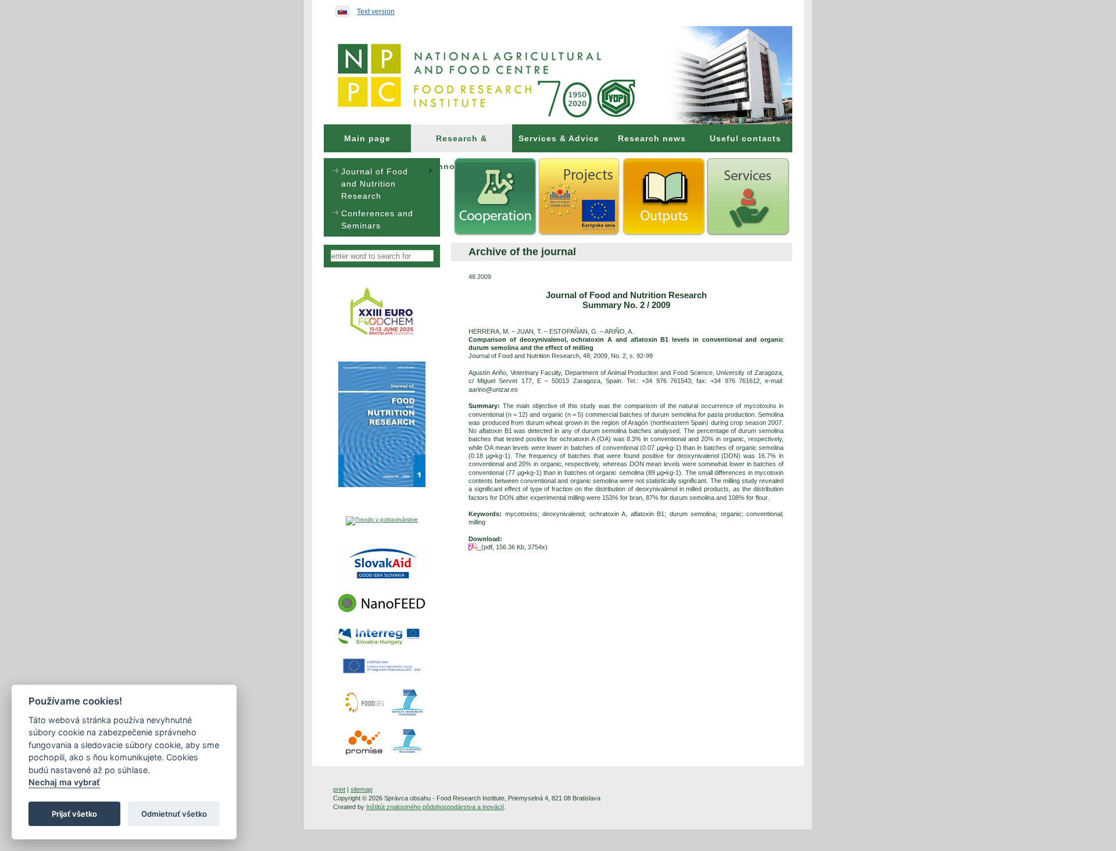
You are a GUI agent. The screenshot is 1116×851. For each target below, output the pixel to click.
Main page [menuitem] (367, 138)
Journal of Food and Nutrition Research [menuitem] (374, 184)
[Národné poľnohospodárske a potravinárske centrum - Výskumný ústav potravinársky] (558, 75)
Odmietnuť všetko (174, 813)
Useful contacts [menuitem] (745, 138)
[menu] (382, 197)
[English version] (339, 9)
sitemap (361, 789)
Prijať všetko (74, 813)
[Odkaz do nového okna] (382, 340)
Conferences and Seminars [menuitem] (377, 219)
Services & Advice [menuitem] (558, 138)
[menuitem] (367, 138)
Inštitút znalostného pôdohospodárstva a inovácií (435, 806)
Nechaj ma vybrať (64, 783)
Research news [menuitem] (652, 138)
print (339, 789)
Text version (376, 12)
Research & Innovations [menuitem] (462, 143)
